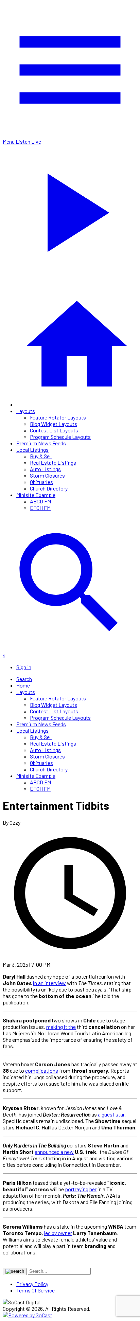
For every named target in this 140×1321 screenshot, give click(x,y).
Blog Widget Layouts (53, 424)
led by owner (58, 1233)
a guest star (111, 1114)
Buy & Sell (41, 456)
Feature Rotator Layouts (58, 417)
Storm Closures (47, 475)
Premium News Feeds (41, 443)
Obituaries (41, 482)
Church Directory (49, 488)
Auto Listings (45, 469)
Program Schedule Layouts (60, 436)
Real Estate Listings (53, 462)
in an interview (49, 983)
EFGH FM (40, 507)
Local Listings (32, 449)
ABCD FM (40, 501)
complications (41, 1070)
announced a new (54, 1151)
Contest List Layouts (54, 430)
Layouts (25, 411)
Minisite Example (35, 495)
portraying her (81, 1189)
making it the (61, 1026)
